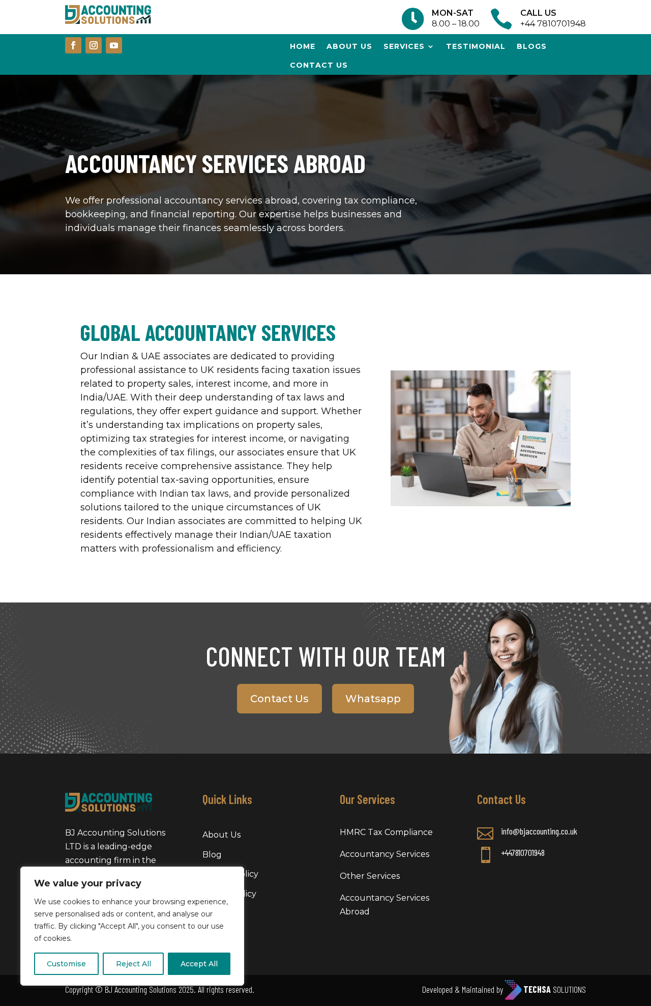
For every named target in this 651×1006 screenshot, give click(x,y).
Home (302, 46)
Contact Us (279, 699)
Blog (212, 854)
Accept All (199, 963)
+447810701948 (523, 852)
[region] (132, 926)
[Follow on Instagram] (93, 45)
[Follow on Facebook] (73, 45)
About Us (349, 46)
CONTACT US (319, 65)
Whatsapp (373, 699)
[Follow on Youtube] (114, 45)
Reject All (133, 963)
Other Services (370, 876)
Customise (66, 963)
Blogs (532, 46)
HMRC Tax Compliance (386, 832)
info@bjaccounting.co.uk (539, 831)
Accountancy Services (384, 854)
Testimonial (476, 46)
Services (404, 46)
